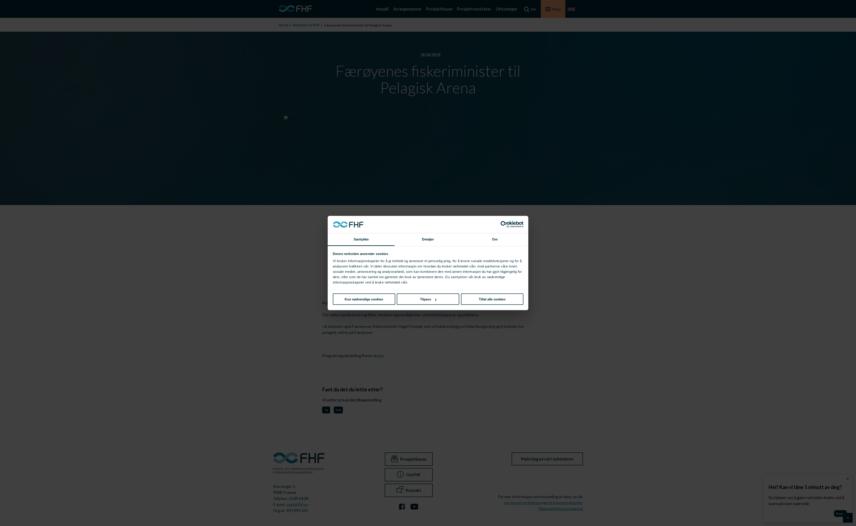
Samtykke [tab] (361, 239)
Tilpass (425, 299)
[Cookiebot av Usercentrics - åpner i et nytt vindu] (503, 224)
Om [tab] (495, 239)
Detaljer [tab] (428, 239)
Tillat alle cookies (492, 299)
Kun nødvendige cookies (364, 299)
